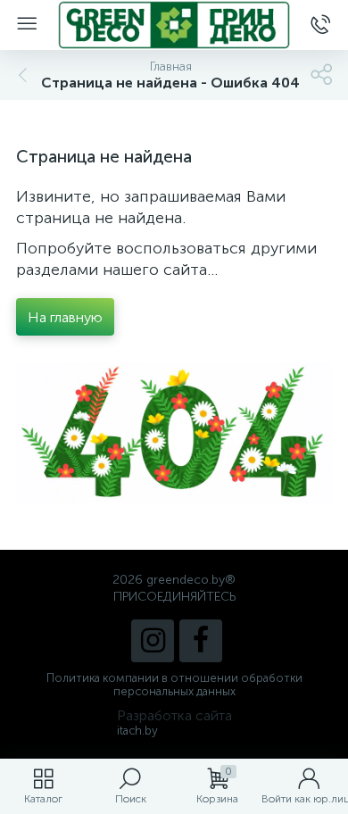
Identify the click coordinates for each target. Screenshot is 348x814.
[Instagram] (152, 640)
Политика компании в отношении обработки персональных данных (174, 684)
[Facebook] (200, 640)
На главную (65, 317)
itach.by (137, 730)
